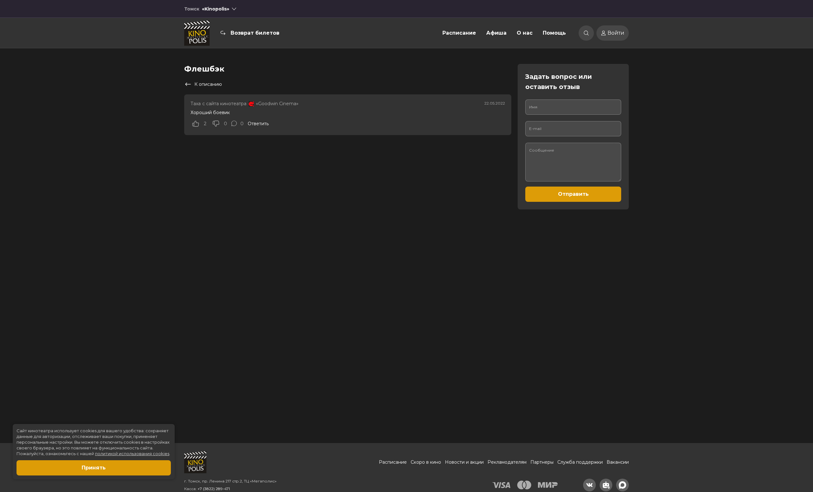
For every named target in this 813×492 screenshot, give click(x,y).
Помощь (554, 33)
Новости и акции (464, 462)
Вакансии (618, 462)
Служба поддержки (580, 462)
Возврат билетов (255, 33)
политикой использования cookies (132, 453)
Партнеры (542, 462)
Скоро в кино (426, 462)
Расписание (459, 33)
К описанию (208, 84)
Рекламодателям (507, 462)
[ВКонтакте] (589, 485)
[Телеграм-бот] (606, 485)
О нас (525, 33)
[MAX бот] (622, 485)
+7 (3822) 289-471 (214, 488)
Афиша (496, 33)
